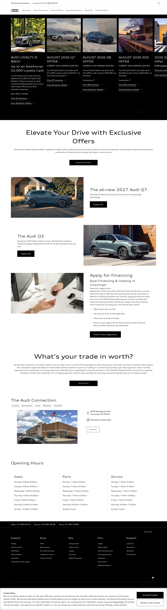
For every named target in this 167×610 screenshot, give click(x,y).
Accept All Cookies (150, 595)
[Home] (15, 10)
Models (13, 543)
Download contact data (100, 420)
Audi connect (102, 562)
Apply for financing (75, 558)
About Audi (130, 547)
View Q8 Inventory (91, 85)
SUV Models (15, 551)
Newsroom (130, 551)
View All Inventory (19, 98)
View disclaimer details (21, 103)
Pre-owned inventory (47, 551)
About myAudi (102, 547)
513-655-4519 (50, 3)
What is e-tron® (16, 547)
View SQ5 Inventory (127, 85)
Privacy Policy (131, 554)
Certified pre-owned (47, 554)
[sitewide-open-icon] (158, 3)
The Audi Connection (20, 3)
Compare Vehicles (46, 558)
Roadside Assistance (104, 565)
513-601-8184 (72, 524)
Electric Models (16, 554)
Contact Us (130, 543)
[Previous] (139, 112)
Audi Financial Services (105, 551)
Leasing (71, 551)
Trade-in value (74, 547)
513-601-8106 (48, 524)
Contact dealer (74, 543)
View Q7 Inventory (55, 80)
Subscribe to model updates (20, 562)
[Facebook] (153, 578)
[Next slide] (143, 112)
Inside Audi (15, 558)
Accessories (101, 558)
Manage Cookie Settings (150, 603)
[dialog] (83, 599)
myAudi (100, 543)
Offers (42, 543)
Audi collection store (104, 554)
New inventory (45, 547)
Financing (72, 554)
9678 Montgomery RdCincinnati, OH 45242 (100, 412)
